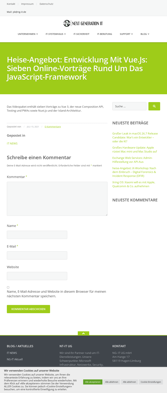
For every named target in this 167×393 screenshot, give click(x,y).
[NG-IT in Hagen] (84, 23)
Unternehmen (26, 34)
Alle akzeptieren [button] (92, 381)
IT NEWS (12, 143)
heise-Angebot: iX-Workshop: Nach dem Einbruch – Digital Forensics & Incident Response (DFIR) (134, 172)
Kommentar (16, 177)
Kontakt (11, 3)
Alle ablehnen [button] (111, 381)
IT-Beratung (104, 34)
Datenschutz (46, 3)
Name (11, 225)
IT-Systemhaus (54, 34)
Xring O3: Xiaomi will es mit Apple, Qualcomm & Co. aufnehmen (133, 184)
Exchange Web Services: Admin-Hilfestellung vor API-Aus (132, 160)
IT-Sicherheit (81, 34)
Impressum (27, 3)
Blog (144, 34)
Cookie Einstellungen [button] (151, 381)
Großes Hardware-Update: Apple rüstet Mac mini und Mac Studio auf (134, 149)
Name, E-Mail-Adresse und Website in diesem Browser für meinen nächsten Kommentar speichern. (56, 293)
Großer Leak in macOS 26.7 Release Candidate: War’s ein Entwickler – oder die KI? (135, 137)
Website (13, 267)
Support (125, 34)
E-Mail (11, 246)
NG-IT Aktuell (15, 359)
